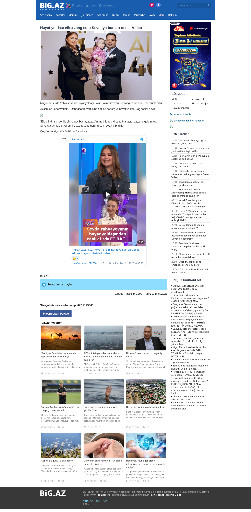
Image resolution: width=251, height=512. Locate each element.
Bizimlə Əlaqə (173, 494)
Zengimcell (198, 99)
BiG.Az (44, 276)
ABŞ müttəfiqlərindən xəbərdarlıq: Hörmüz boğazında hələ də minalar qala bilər (188, 192)
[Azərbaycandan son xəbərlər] (187, 120)
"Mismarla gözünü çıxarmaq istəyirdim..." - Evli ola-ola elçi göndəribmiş (187, 341)
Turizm (116, 14)
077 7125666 (85, 305)
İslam (152, 14)
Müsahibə (139, 14)
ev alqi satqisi (184, 114)
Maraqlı (73, 14)
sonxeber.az (157, 494)
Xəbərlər (60, 14)
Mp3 (161, 14)
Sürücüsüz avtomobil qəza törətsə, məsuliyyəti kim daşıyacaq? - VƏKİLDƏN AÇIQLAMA (190, 298)
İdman (126, 14)
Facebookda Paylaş (56, 313)
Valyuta (79, 6)
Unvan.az (177, 103)
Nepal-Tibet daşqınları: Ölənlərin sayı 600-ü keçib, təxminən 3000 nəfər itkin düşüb (188, 203)
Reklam (172, 14)
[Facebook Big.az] (158, 5)
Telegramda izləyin (60, 284)
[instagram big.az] (151, 5)
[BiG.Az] (55, 6)
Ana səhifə (46, 14)
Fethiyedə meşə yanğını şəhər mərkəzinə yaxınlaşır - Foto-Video (190, 174)
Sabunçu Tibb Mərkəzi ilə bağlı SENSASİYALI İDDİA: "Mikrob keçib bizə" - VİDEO (190, 331)
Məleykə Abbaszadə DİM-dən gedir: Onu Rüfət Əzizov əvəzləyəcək (187, 288)
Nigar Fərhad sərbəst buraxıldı (189, 347)
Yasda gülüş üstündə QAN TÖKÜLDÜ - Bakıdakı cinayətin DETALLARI (187, 353)
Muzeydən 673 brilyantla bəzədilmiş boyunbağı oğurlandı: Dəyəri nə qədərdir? (189, 235)
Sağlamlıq (102, 14)
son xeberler (104, 494)
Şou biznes (87, 14)
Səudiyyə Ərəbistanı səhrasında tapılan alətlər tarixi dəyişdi (188, 246)
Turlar (173, 114)
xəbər (56, 108)
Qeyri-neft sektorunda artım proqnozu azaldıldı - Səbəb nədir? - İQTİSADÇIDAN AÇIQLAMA (190, 381)
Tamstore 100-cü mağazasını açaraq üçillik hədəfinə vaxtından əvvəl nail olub (188, 405)
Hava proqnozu (180, 107)
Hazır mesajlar (200, 103)
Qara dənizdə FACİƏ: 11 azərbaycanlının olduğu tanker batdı (187, 390)
